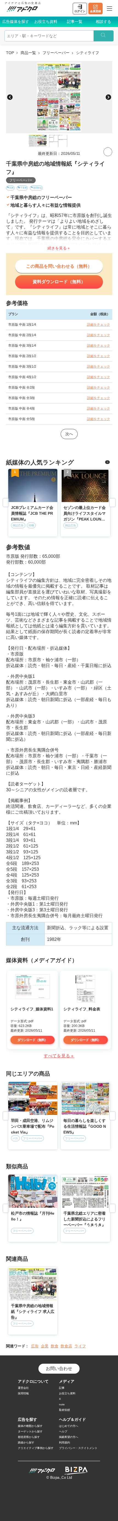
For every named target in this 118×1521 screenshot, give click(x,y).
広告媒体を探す (15, 21)
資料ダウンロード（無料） (59, 281)
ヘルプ (63, 1431)
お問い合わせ (59, 1368)
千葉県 (23, 188)
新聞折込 (37, 188)
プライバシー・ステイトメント (78, 1448)
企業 (45, 1346)
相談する (103, 21)
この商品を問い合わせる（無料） (59, 266)
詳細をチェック (98, 325)
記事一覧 (74, 21)
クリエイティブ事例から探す (36, 1448)
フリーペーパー (56, 53)
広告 (35, 1346)
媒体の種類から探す (30, 1425)
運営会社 (23, 1387)
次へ (69, 434)
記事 (61, 1387)
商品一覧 (28, 53)
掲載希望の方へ (68, 1436)
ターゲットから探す (30, 1431)
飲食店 (66, 1346)
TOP (10, 53)
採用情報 (23, 1393)
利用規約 (64, 1442)
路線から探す (26, 1442)
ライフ (80, 1346)
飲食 (54, 1346)
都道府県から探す (29, 1436)
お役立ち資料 (45, 21)
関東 (11, 188)
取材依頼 (64, 1409)
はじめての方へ (68, 1425)
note (62, 1404)
